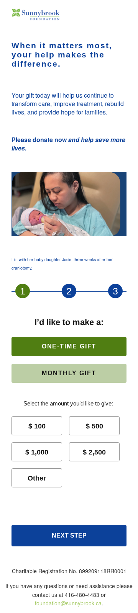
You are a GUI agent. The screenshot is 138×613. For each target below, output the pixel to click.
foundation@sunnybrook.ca (68, 603)
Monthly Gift (69, 373)
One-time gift (69, 346)
